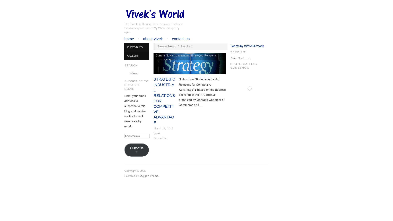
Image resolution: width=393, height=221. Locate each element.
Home (129, 39)
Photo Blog (135, 47)
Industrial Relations (167, 60)
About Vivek (153, 39)
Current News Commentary (172, 55)
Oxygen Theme (149, 176)
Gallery (132, 55)
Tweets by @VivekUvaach (247, 46)
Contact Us (181, 39)
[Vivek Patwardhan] (155, 13)
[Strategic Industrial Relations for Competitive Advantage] (190, 64)
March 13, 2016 (163, 128)
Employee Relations (203, 55)
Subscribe (136, 150)
